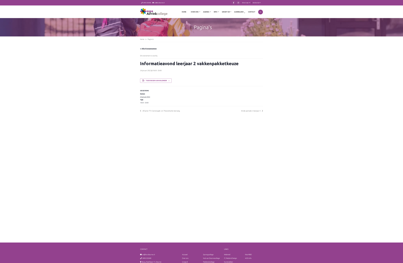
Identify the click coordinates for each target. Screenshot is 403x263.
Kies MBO (248, 254)
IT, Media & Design (230, 258)
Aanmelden (238, 12)
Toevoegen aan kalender (156, 80)
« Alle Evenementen (148, 49)
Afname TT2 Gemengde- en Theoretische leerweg (161, 111)
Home (184, 12)
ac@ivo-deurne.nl (159, 2)
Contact (251, 12)
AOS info (248, 258)
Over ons (185, 258)
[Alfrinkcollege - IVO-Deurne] (153, 13)
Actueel (185, 254)
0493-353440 (147, 2)
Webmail (227, 254)
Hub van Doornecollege (211, 258)
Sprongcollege (208, 254)
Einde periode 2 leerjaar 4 (251, 111)
